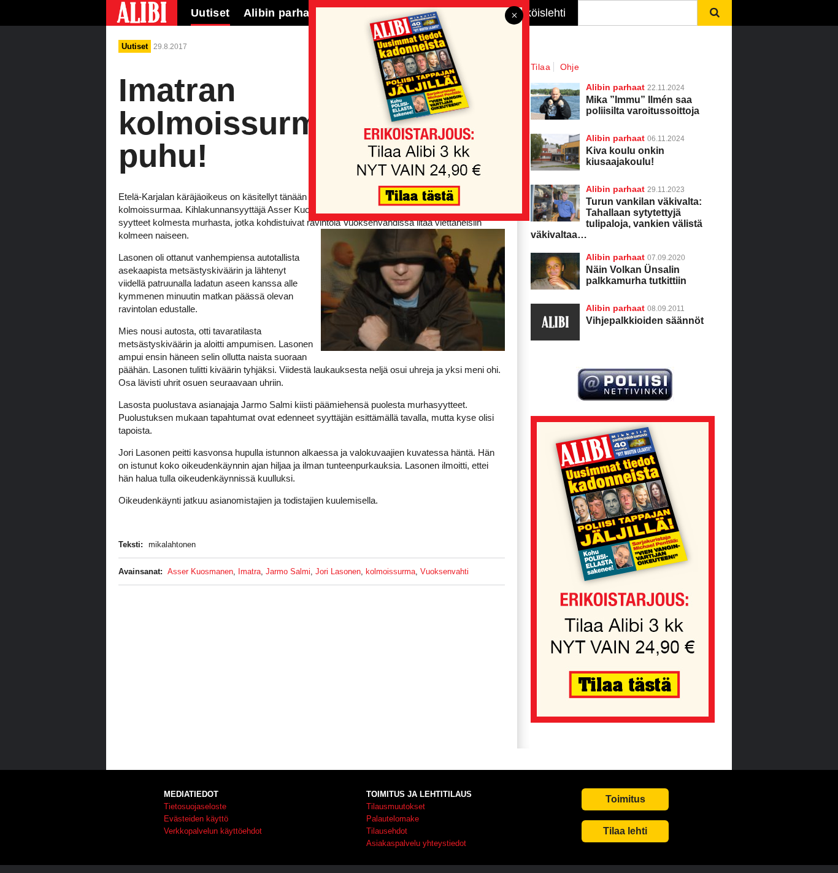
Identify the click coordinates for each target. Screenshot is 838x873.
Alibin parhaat (615, 257)
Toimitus (625, 799)
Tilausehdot (386, 831)
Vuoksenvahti (444, 571)
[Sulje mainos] (514, 16)
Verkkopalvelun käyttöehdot (213, 831)
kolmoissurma (390, 571)
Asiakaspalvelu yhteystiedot (416, 843)
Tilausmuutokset (395, 806)
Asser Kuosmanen (200, 571)
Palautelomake (392, 818)
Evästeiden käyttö (196, 818)
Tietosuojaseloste (195, 806)
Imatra (249, 571)
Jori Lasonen (338, 571)
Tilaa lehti (625, 831)
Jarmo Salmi (288, 571)
